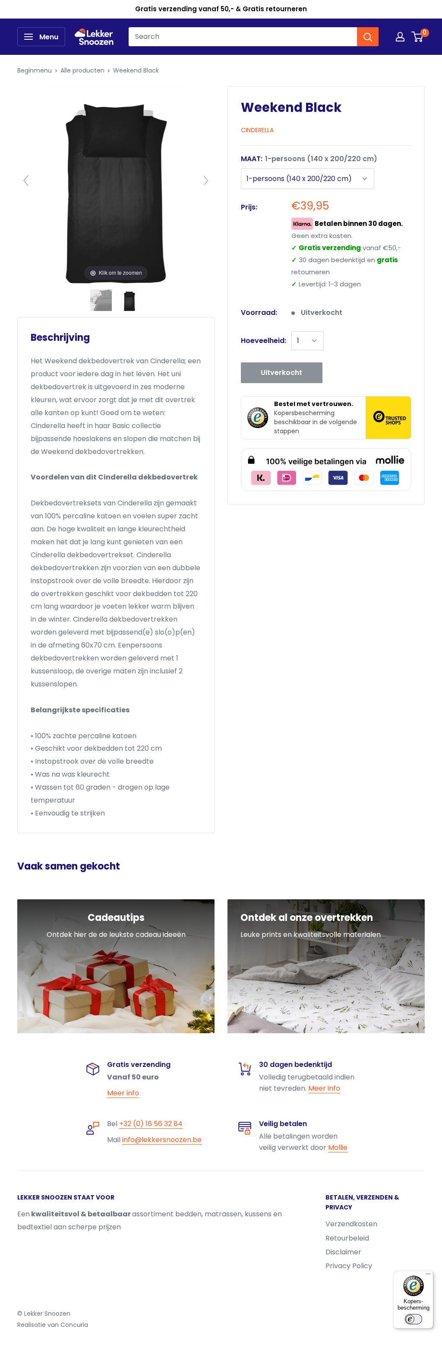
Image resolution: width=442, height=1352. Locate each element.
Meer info (123, 1093)
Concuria (74, 1324)
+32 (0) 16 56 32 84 (151, 1124)
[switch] (413, 1319)
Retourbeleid (347, 1238)
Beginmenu (34, 70)
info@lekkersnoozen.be (162, 1140)
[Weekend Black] (102, 300)
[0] (417, 37)
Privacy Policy (348, 1266)
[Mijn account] (400, 36)
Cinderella (257, 130)
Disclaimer (343, 1252)
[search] (243, 36)
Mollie (337, 1147)
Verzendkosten (351, 1224)
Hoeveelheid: (263, 341)
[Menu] (428, 1276)
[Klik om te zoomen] (116, 184)
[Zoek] (368, 36)
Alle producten (82, 70)
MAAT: (309, 159)
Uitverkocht (281, 373)
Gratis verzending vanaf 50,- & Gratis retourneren (221, 8)
